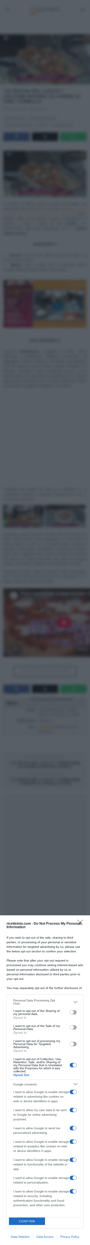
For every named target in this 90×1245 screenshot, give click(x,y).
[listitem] (45, 1002)
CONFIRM (27, 1221)
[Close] (81, 924)
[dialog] (45, 1080)
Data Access (45, 1236)
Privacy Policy (69, 1236)
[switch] (73, 1012)
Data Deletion (20, 1236)
